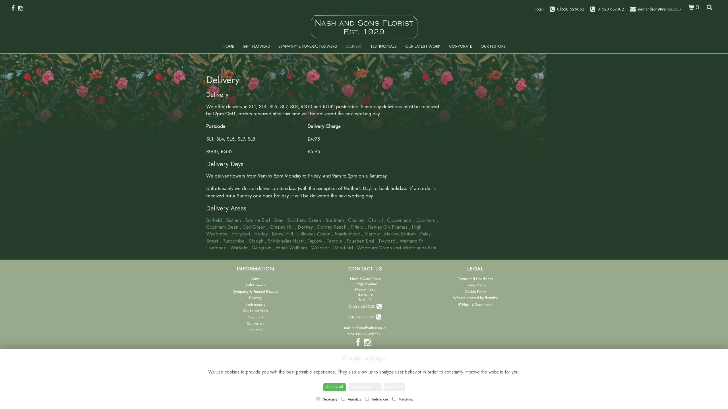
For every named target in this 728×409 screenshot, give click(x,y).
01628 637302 (362, 317)
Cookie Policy (475, 291)
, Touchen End (359, 240)
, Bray (277, 220)
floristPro (491, 298)
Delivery (354, 46)
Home (228, 46)
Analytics (354, 399)
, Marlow (371, 233)
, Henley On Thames (386, 227)
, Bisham (232, 220)
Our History (493, 46)
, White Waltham (290, 247)
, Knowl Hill (281, 233)
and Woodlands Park (414, 247)
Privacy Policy (475, 285)
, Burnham (333, 220)
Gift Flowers (256, 46)
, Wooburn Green (373, 247)
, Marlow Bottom (398, 233)
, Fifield (355, 227)
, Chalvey (354, 220)
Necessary (329, 399)
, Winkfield (341, 247)
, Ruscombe (232, 240)
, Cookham (424, 220)
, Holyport (239, 233)
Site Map (255, 330)
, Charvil (374, 220)
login (539, 9)
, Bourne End (256, 220)
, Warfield (238, 247)
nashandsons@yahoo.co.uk (365, 327)
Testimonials (383, 46)
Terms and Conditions (475, 278)
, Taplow (313, 240)
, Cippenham (397, 220)
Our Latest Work (422, 46)
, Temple (333, 240)
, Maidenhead (346, 233)
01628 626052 (363, 306)
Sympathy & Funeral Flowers (307, 46)
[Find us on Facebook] (14, 8)
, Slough (254, 240)
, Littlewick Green (312, 233)
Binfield (214, 220)
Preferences (379, 399)
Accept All (334, 387)
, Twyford (385, 240)
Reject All (394, 387)
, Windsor (318, 247)
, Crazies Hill (280, 227)
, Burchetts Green (302, 220)
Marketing (405, 399)
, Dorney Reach (330, 227)
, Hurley (259, 233)
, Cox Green (253, 227)
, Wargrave (260, 247)
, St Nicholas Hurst (284, 240)
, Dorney (304, 227)
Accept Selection (365, 387)
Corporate (460, 46)
